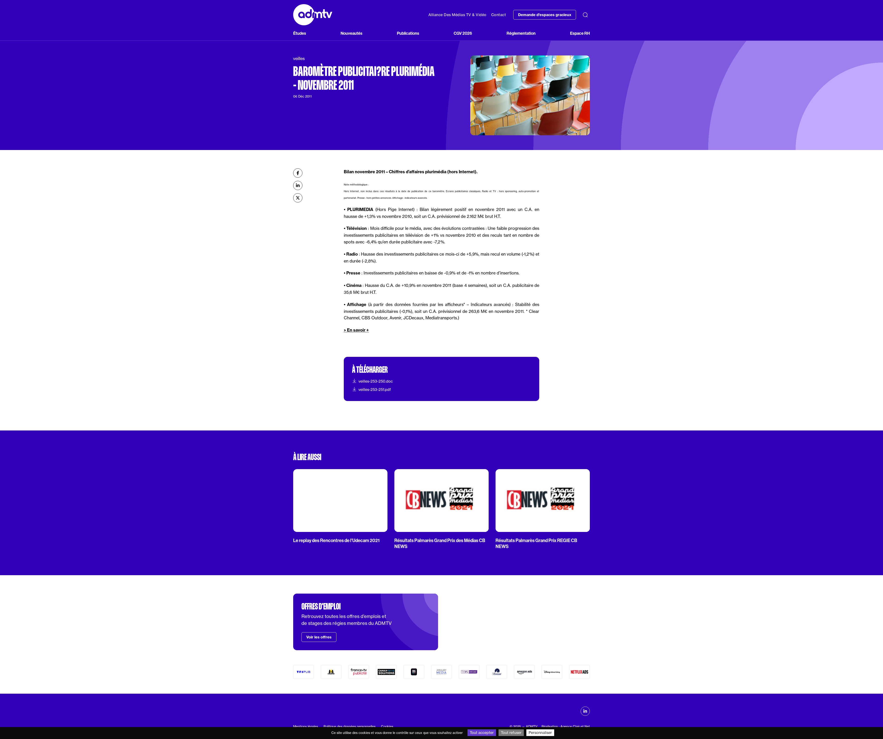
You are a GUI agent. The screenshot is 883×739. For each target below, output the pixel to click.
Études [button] (299, 33)
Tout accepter (482, 732)
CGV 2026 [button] (463, 33)
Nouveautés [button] (351, 33)
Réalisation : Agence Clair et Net (566, 726)
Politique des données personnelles (350, 726)
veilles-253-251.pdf (374, 389)
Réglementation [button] (521, 33)
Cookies (387, 726)
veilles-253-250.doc (375, 381)
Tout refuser (511, 732)
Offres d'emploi (321, 606)
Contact (498, 14)
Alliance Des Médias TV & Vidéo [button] (457, 14)
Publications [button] (408, 33)
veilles (299, 58)
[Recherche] (585, 14)
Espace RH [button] (580, 33)
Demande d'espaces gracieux (544, 14)
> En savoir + (356, 330)
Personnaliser (540, 732)
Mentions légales (305, 726)
